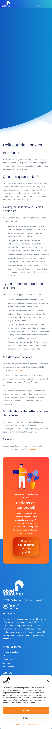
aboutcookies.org (19, 370)
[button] (47, 680)
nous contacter (34, 449)
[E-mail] (5, 606)
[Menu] (39, 4)
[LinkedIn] (11, 606)
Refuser (26, 718)
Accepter (26, 710)
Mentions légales (29, 724)
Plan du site (8, 659)
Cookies (18, 724)
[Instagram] (16, 606)
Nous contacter (9, 667)
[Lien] (6, 4)
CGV (5, 656)
